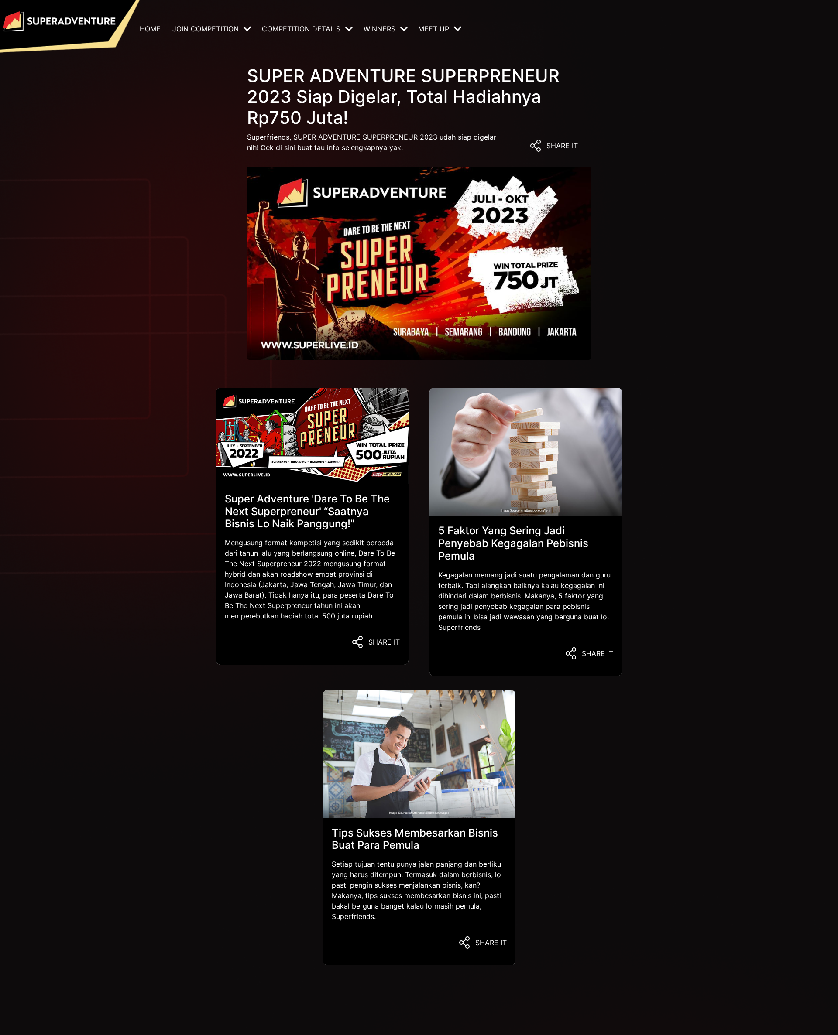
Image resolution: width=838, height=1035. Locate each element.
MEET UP (434, 28)
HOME (150, 28)
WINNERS (381, 28)
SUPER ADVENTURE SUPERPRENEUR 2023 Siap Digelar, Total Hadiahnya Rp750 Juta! (403, 96)
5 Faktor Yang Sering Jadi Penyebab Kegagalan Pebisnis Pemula (513, 543)
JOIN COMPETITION (206, 28)
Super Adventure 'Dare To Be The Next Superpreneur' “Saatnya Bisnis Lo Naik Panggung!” (307, 511)
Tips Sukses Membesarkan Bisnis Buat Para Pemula (415, 839)
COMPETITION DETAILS (302, 28)
